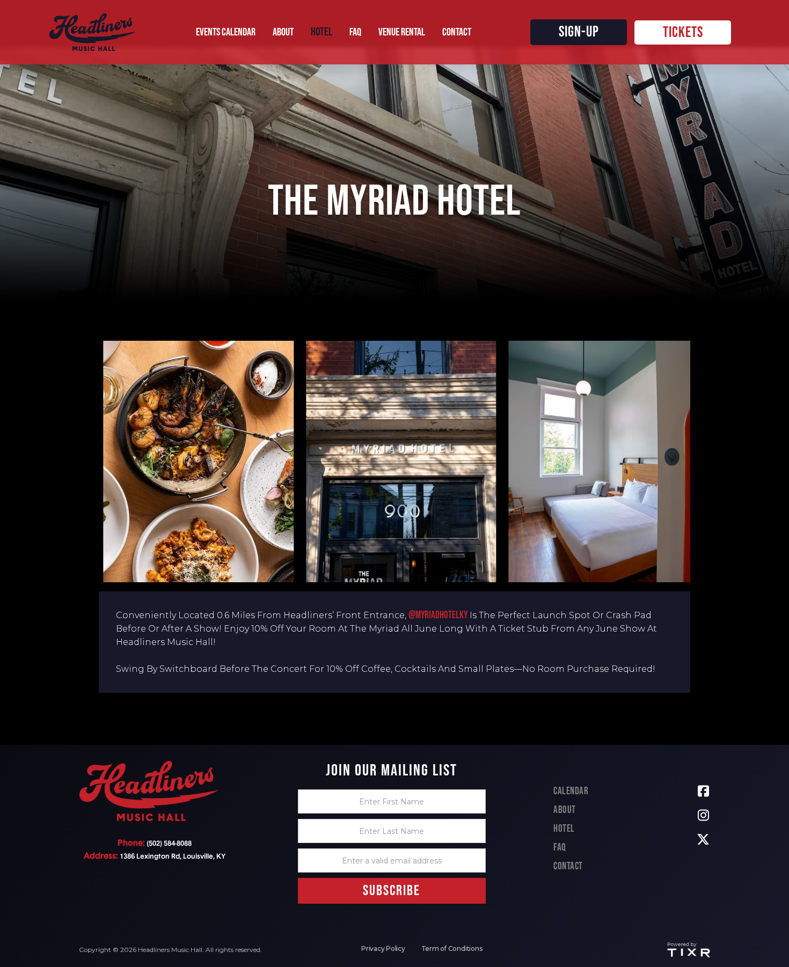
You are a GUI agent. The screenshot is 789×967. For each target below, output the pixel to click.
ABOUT (283, 32)
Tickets (683, 32)
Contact (568, 866)
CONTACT (456, 32)
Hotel (564, 829)
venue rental (401, 32)
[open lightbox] (199, 461)
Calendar (570, 791)
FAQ (559, 847)
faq (355, 32)
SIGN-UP (579, 32)
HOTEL (321, 32)
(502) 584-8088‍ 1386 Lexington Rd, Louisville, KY (154, 849)
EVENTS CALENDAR (225, 32)
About (564, 810)
